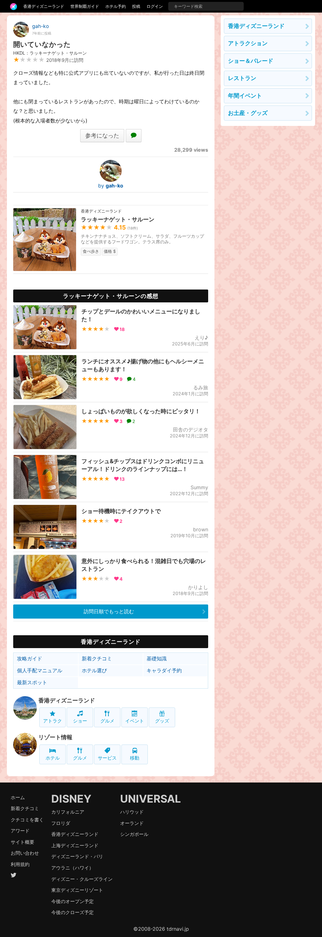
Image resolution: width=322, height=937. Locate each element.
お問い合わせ (25, 853)
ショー (80, 721)
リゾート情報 (55, 737)
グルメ (107, 721)
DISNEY (71, 798)
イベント (134, 721)
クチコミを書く (27, 820)
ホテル (53, 758)
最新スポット (32, 682)
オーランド (132, 823)
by (110, 185)
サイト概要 (22, 842)
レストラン (242, 78)
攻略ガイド (29, 658)
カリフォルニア (67, 812)
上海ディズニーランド (74, 845)
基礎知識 (157, 658)
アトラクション (248, 43)
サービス (107, 758)
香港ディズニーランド (43, 6)
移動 (134, 758)
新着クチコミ (97, 658)
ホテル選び (94, 670)
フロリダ (60, 823)
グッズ (162, 721)
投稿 (136, 6)
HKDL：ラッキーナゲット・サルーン (50, 53)
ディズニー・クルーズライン (82, 879)
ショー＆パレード (250, 60)
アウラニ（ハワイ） (72, 868)
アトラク (52, 721)
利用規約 (20, 864)
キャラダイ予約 (164, 670)
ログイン (155, 6)
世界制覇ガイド (84, 6)
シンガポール (134, 834)
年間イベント (245, 95)
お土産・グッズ (248, 113)
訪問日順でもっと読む (109, 611)
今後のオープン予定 (72, 901)
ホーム (18, 797)
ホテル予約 (115, 6)
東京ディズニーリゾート (77, 890)
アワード (20, 831)
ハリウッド (132, 812)
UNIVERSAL (150, 798)
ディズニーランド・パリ (77, 856)
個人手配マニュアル (39, 670)
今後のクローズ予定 (72, 912)
